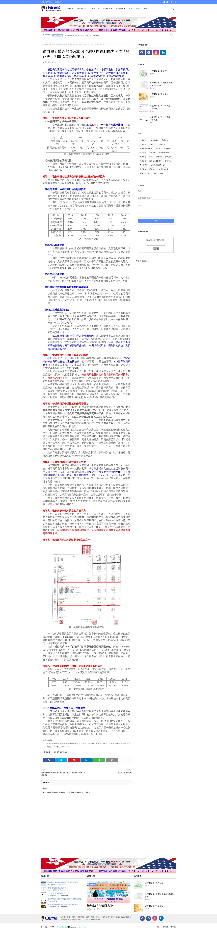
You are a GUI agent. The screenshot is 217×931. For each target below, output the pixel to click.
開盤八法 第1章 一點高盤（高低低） (160, 118)
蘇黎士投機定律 (145, 173)
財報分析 (168, 161)
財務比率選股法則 (155, 161)
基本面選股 (144, 165)
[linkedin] (175, 2)
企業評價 (162, 144)
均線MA (157, 148)
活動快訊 (159, 157)
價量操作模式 (163, 169)
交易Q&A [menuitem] (106, 9)
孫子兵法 (168, 157)
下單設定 (143, 140)
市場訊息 (143, 144)
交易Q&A (152, 144)
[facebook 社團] (167, 2)
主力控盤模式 (153, 140)
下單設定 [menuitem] (93, 9)
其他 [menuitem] (145, 9)
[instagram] (171, 2)
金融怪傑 (143, 157)
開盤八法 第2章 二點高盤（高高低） (160, 107)
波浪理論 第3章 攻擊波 (159, 94)
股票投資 (152, 153)
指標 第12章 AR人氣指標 (57, 888)
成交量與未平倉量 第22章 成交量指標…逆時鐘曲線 (82, 34)
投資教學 (50, 44)
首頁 (42, 2)
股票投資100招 (164, 153)
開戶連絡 (49, 2)
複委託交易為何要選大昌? (100, 905)
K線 (161, 173)
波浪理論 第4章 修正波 (159, 71)
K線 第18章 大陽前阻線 (56, 893)
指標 (150, 157)
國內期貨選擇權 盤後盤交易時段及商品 (63, 882)
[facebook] (164, 2)
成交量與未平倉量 (146, 148)
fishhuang (82, 927)
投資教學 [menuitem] (119, 9)
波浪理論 (143, 153)
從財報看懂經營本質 (60, 752)
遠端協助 (58, 2)
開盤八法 (152, 169)
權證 (155, 173)
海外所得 (143, 161)
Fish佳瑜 (47, 62)
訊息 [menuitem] (130, 9)
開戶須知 (143, 169)
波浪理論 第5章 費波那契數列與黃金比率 (161, 84)
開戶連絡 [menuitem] (69, 9)
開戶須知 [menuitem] (80, 9)
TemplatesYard (62, 927)
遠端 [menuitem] (138, 9)
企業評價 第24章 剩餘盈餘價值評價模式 (63, 904)
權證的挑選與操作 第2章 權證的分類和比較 (64, 899)
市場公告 (165, 140)
